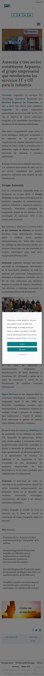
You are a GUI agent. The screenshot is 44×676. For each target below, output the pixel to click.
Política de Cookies (29, 338)
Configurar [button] (22, 355)
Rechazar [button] (22, 349)
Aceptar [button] (22, 344)
